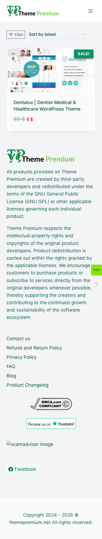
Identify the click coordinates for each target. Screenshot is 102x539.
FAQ (11, 366)
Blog (11, 375)
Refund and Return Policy (34, 348)
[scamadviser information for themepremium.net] (51, 444)
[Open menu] (90, 11)
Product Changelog (27, 385)
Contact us (18, 338)
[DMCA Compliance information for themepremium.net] (51, 404)
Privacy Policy (21, 357)
